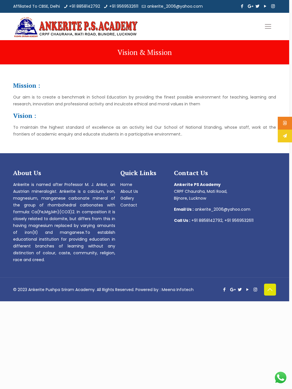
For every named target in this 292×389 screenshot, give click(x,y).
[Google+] (250, 6)
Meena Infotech (178, 289)
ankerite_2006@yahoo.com (175, 6)
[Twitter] (258, 6)
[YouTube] (265, 6)
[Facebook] (242, 6)
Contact (128, 205)
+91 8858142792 (84, 6)
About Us (129, 191)
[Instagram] (273, 6)
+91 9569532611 (123, 6)
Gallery (127, 198)
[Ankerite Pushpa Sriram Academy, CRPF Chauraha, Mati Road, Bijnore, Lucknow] (75, 26)
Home (126, 184)
